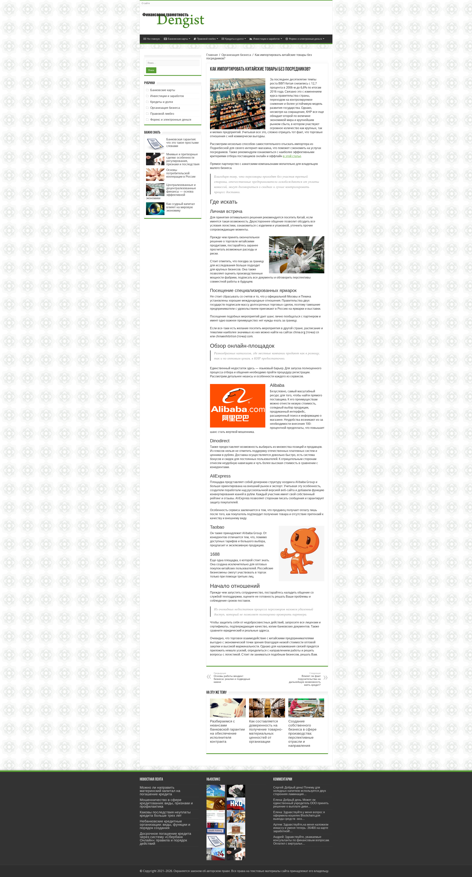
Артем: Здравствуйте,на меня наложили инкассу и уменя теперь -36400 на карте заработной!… (300, 828)
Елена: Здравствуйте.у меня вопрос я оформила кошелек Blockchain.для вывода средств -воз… (299, 815)
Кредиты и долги (234, 38)
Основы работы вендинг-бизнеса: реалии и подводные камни (232, 677)
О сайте (146, 3)
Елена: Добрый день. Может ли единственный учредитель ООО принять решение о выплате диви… (301, 803)
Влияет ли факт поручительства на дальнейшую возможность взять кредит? (305, 679)
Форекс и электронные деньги (305, 38)
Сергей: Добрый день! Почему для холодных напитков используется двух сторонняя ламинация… (299, 791)
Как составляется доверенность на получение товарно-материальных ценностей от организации (266, 731)
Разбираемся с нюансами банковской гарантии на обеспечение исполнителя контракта (227, 731)
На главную (153, 38)
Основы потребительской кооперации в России (180, 173)
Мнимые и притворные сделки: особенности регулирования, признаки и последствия (182, 159)
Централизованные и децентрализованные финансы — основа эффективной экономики (171, 191)
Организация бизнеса (236, 55)
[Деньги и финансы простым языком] (173, 19)
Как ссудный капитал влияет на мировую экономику (180, 207)
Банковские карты (178, 38)
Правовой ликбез (206, 38)
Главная (212, 55)
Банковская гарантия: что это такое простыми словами (182, 143)
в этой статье (292, 156)
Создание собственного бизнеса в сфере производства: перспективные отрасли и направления (302, 733)
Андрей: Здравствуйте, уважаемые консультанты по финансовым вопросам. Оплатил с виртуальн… (301, 840)
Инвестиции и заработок (266, 38)
